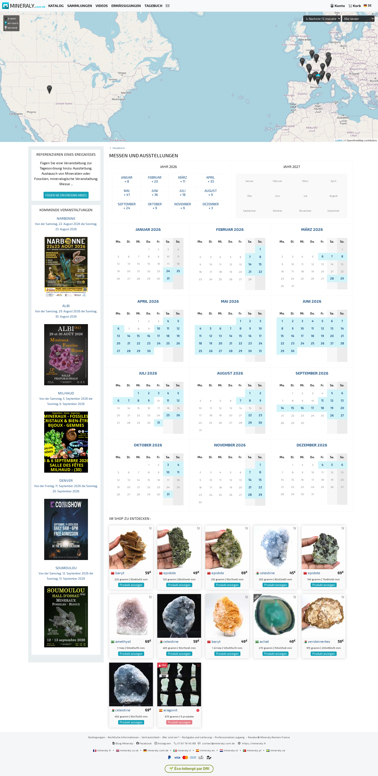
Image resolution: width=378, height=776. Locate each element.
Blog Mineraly (124, 743)
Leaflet (338, 140)
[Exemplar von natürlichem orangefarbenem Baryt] (227, 615)
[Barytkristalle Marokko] (131, 547)
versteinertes (318, 641)
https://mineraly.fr (254, 743)
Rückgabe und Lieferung (197, 737)
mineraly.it (184, 750)
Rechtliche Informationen (123, 737)
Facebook (145, 743)
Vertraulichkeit (150, 737)
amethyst (122, 641)
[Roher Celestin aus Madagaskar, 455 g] (131, 684)
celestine (267, 572)
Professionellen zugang (230, 737)
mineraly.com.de (158, 750)
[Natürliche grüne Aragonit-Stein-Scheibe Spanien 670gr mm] (179, 684)
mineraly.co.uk (129, 750)
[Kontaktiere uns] (167, 6)
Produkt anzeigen (131, 585)
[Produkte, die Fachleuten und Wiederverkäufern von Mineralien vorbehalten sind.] (197, 710)
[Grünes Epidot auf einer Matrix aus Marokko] (227, 547)
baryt (119, 572)
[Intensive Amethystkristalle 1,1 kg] (131, 615)
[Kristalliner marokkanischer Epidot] (323, 547)
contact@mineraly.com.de (218, 743)
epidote (169, 572)
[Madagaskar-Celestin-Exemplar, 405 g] (179, 615)
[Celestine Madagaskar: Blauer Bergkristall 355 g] (275, 547)
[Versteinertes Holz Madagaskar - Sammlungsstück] (323, 615)
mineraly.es (207, 750)
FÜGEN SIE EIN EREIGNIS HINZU (66, 195)
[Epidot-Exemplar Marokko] (179, 547)
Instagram (164, 743)
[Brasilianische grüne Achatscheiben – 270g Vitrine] (275, 615)
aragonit (170, 710)
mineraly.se (277, 750)
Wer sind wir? (170, 737)
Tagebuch (118, 148)
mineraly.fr (104, 750)
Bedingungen (96, 737)
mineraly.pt (254, 750)
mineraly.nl (231, 750)
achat (264, 641)
